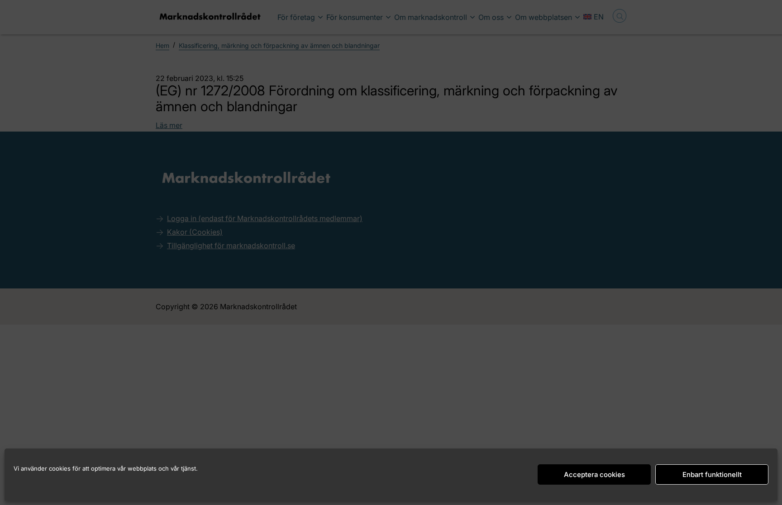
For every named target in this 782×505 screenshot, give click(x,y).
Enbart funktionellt (712, 474)
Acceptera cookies (594, 474)
